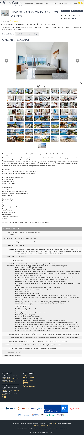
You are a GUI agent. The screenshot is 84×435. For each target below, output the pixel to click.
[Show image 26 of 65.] (20, 111)
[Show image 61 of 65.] (46, 139)
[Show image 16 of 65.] (72, 98)
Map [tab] (35, 34)
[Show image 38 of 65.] (55, 118)
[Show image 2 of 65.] (20, 91)
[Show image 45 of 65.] (46, 125)
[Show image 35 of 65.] (29, 118)
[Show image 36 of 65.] (37, 118)
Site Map (36, 425)
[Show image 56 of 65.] (72, 132)
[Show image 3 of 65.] (29, 91)
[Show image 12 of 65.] (37, 98)
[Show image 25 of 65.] (11, 111)
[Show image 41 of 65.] (11, 125)
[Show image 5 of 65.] (46, 91)
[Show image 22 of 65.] (55, 105)
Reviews (4, 383)
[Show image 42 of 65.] (20, 125)
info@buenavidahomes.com (9, 381)
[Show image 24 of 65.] (72, 105)
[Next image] (77, 60)
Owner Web (43, 425)
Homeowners (63, 3)
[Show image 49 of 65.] (11, 132)
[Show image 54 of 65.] (55, 132)
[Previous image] (6, 60)
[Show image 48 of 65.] (72, 125)
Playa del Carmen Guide (29, 380)
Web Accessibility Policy (29, 386)
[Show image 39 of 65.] (63, 118)
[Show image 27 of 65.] (29, 111)
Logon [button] (48, 425)
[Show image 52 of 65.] (37, 132)
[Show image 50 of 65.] (20, 132)
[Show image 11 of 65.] (29, 98)
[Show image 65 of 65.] (42, 145)
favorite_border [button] (80, 18)
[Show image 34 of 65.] (20, 118)
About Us (53, 3)
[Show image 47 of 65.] (63, 125)
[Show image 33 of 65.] (11, 118)
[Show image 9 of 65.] (11, 98)
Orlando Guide (26, 379)
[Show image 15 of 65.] (63, 98)
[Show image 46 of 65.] (55, 125)
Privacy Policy (26, 385)
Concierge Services (42, 3)
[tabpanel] (42, 197)
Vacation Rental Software (41, 428)
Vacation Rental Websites (62, 428)
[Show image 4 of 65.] (37, 91)
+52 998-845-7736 (7, 390)
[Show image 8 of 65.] (72, 91)
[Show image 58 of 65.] (20, 139)
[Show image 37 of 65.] (46, 118)
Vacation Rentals (16, 3)
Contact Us (73, 3)
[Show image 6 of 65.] (55, 91)
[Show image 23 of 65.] (63, 105)
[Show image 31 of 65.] (63, 111)
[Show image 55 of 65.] (63, 132)
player (38, 86)
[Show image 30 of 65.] (55, 111)
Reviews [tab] (29, 34)
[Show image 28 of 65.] (37, 111)
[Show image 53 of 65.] (46, 132)
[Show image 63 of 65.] (63, 139)
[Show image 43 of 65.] (29, 125)
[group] (42, 63)
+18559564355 (15, 378)
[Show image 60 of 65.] (37, 139)
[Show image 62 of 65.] (55, 139)
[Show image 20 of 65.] (37, 105)
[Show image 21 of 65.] (46, 105)
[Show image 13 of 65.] (46, 98)
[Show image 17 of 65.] (11, 105)
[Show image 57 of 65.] (11, 139)
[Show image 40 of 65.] (72, 118)
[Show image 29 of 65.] (46, 111)
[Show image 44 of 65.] (37, 125)
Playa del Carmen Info (28, 377)
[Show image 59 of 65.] (29, 139)
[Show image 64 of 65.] (72, 139)
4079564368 (76, 15)
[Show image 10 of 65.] (20, 98)
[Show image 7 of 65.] (63, 91)
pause (45, 86)
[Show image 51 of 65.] (29, 132)
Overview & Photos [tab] (8, 34)
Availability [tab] (20, 34)
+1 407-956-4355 (7, 378)
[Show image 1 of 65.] (11, 91)
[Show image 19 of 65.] (29, 105)
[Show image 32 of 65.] (72, 111)
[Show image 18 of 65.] (20, 105)
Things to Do (29, 3)
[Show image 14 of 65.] (55, 98)
